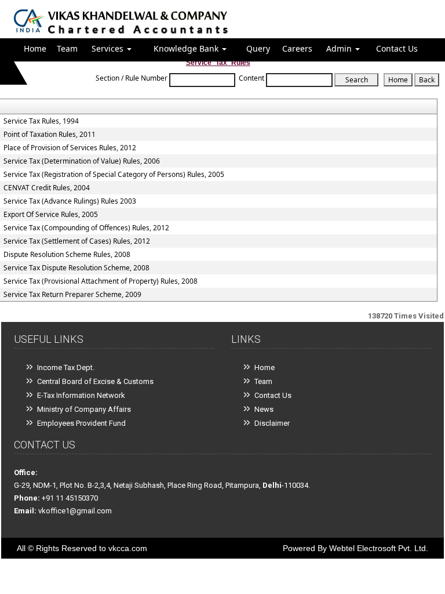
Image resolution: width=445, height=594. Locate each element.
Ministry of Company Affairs (84, 409)
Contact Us (397, 48)
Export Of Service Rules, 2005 (50, 214)
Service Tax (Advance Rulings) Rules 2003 (69, 201)
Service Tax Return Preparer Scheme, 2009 (72, 294)
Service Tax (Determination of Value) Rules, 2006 (81, 161)
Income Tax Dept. (65, 367)
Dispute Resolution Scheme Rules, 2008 (66, 254)
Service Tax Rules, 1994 (41, 121)
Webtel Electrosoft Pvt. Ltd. (378, 548)
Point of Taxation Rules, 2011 (49, 134)
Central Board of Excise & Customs (95, 381)
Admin (340, 48)
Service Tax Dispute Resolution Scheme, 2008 (76, 268)
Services (109, 48)
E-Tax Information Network (81, 395)
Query (258, 48)
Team (67, 48)
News (263, 409)
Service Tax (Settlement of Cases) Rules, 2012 (76, 241)
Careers (297, 48)
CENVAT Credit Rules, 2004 (46, 188)
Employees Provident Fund (81, 423)
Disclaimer (272, 423)
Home (35, 48)
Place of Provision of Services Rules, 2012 (69, 148)
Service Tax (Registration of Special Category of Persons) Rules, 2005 (113, 174)
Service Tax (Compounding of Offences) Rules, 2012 (86, 228)
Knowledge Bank (187, 48)
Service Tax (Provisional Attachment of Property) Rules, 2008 (100, 281)
